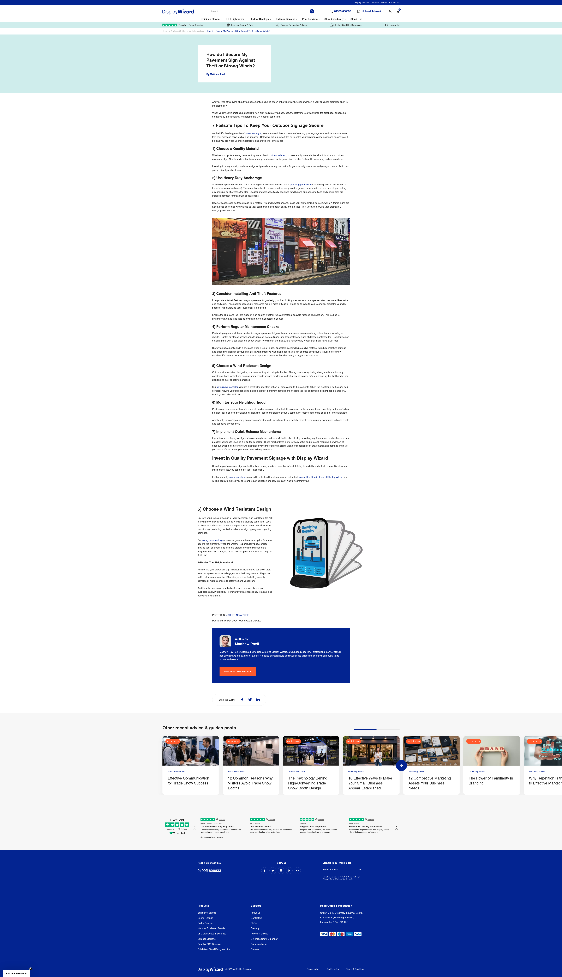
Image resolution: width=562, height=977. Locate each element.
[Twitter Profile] (272, 870)
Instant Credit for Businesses (348, 25)
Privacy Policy (328, 879)
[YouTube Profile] (297, 870)
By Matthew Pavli (215, 74)
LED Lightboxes (235, 19)
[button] (16, 973)
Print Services (310, 19)
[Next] (401, 765)
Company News (259, 944)
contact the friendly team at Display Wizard (321, 477)
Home (165, 31)
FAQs (254, 923)
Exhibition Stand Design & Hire (214, 949)
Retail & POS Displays (209, 944)
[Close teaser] (30, 968)
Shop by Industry (334, 19)
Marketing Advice (196, 31)
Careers (255, 949)
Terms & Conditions (355, 969)
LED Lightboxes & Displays (212, 933)
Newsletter (395, 25)
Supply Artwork (362, 2)
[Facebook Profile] (264, 870)
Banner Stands (205, 918)
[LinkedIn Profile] (289, 870)
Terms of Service (342, 879)
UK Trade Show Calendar (264, 938)
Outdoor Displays (285, 19)
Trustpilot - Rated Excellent (191, 25)
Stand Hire (356, 19)
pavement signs (253, 133)
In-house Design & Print (242, 25)
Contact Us (394, 2)
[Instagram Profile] (281, 870)
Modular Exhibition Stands (211, 928)
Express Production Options (294, 25)
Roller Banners (205, 923)
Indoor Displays (260, 19)
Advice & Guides (379, 2)
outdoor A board (278, 155)
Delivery (255, 928)
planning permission (301, 184)
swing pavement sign (228, 387)
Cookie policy (333, 969)
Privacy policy (313, 969)
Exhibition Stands (210, 19)
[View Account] (390, 11)
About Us (255, 912)
